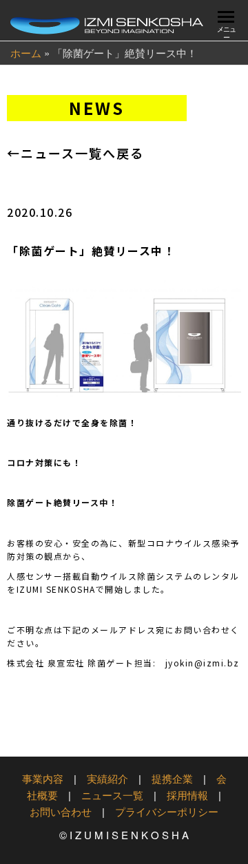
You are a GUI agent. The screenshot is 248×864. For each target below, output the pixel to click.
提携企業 (172, 778)
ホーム (25, 52)
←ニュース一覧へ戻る (75, 153)
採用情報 (187, 795)
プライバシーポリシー (166, 811)
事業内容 (42, 778)
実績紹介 (107, 778)
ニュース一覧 (112, 795)
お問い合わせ (61, 811)
